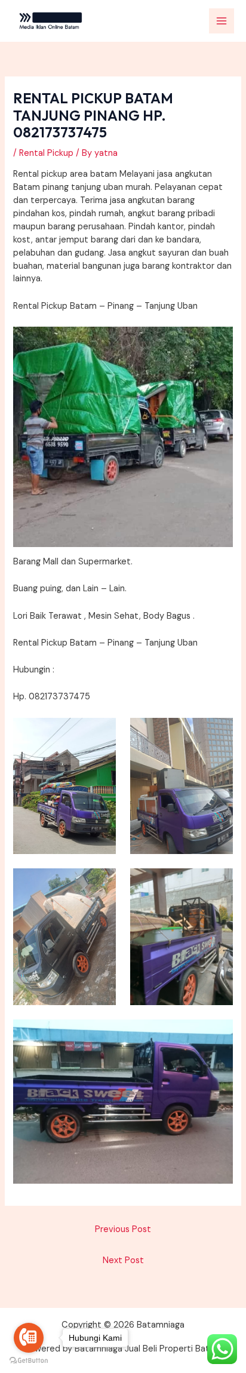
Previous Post (123, 1229)
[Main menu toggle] (221, 20)
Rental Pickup (46, 153)
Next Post (123, 1260)
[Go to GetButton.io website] (29, 1361)
